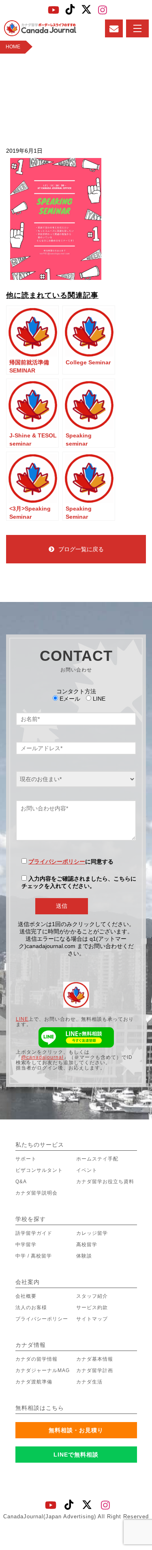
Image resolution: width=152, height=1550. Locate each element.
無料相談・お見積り (76, 1430)
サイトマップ (92, 1318)
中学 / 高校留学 (33, 1255)
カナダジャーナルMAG (42, 1370)
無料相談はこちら (39, 1408)
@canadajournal (42, 1057)
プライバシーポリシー (56, 861)
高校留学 (86, 1244)
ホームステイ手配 (97, 1158)
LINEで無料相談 (76, 1454)
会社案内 (27, 1282)
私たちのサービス (39, 1144)
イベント (86, 1170)
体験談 (84, 1255)
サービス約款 (92, 1307)
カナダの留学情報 (36, 1359)
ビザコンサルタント (39, 1170)
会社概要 (25, 1296)
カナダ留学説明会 (36, 1193)
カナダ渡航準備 (33, 1381)
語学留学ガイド (33, 1233)
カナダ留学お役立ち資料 (105, 1181)
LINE (22, 1019)
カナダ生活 (89, 1381)
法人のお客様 (31, 1307)
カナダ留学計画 (94, 1370)
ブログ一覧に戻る (81, 549)
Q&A (21, 1181)
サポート (25, 1158)
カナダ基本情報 (94, 1359)
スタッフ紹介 (92, 1296)
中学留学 (25, 1244)
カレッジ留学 (92, 1233)
